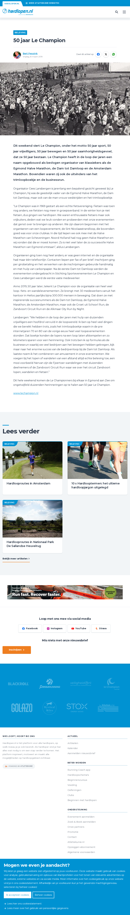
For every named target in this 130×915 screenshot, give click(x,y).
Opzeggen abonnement (81, 847)
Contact (72, 837)
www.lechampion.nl (25, 393)
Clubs (71, 795)
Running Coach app (79, 769)
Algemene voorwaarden (81, 852)
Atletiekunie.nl (76, 842)
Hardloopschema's (78, 775)
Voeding (72, 785)
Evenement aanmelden (81, 816)
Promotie (73, 832)
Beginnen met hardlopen (82, 800)
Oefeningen (74, 790)
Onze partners (76, 826)
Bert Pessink (30, 53)
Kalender (73, 748)
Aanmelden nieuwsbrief (81, 753)
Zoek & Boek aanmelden (82, 821)
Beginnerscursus (77, 780)
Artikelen (73, 743)
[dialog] (65, 887)
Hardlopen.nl (11, 4)
